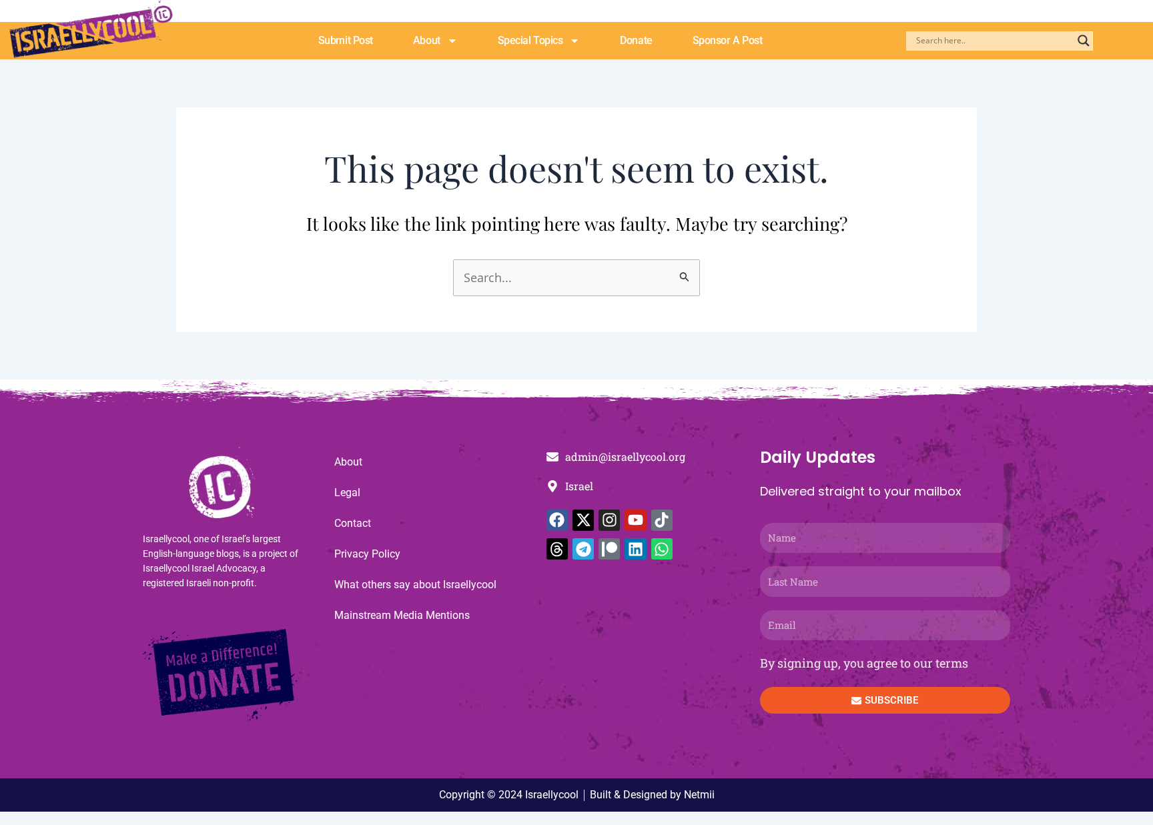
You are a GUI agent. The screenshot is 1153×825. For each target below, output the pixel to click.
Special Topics (530, 40)
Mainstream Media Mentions (402, 615)
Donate (636, 40)
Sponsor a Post (728, 40)
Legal (347, 492)
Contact (352, 523)
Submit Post (345, 40)
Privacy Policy (367, 554)
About (426, 40)
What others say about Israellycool (415, 584)
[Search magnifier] (1083, 40)
